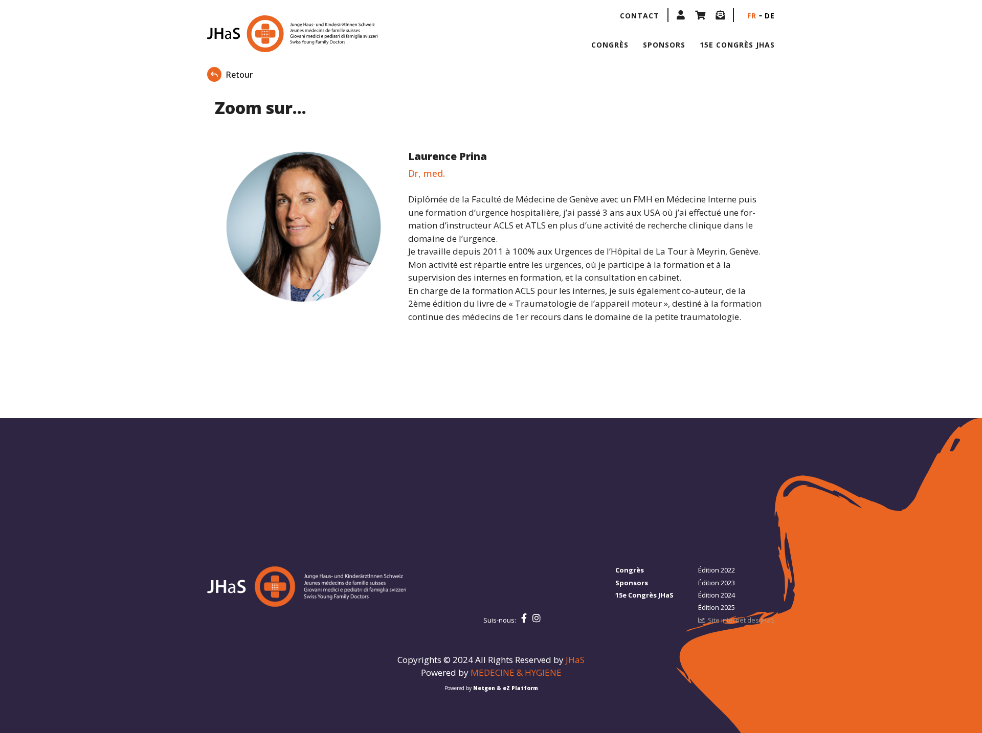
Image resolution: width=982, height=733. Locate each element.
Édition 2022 (716, 570)
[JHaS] (272, 33)
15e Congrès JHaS (737, 45)
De (770, 15)
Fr (751, 15)
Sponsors (664, 45)
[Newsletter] (720, 15)
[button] (681, 15)
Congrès (610, 45)
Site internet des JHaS (741, 620)
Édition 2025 (716, 607)
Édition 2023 (716, 582)
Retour (239, 74)
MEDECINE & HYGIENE (516, 672)
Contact (639, 15)
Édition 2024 (716, 595)
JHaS (575, 660)
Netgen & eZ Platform (505, 688)
